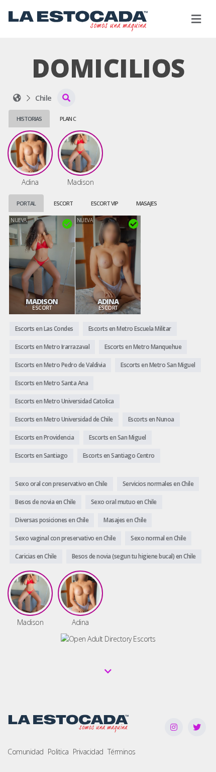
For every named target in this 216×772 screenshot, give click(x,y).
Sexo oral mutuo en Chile (124, 502)
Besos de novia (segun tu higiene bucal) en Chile (134, 556)
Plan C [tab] (68, 118)
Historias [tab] (29, 118)
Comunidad (26, 751)
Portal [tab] (26, 203)
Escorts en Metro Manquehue (142, 346)
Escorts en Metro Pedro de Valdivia (60, 365)
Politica (58, 751)
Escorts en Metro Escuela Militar (129, 328)
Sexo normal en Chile (158, 538)
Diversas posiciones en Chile (51, 520)
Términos (121, 751)
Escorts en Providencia (44, 437)
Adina (108, 301)
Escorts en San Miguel (117, 437)
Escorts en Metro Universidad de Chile (64, 419)
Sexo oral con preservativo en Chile (61, 483)
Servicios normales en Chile (158, 483)
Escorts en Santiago (41, 455)
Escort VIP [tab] (104, 203)
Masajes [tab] (146, 203)
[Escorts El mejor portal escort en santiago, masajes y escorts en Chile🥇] (17, 98)
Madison (42, 301)
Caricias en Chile (36, 556)
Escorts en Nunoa (151, 419)
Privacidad (88, 751)
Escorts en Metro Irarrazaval (52, 346)
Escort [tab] (63, 203)
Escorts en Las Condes (44, 328)
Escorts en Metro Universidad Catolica (64, 401)
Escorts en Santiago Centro (119, 455)
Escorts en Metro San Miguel (158, 365)
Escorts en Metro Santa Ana (51, 383)
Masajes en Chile (124, 520)
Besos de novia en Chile (45, 502)
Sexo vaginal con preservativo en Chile (65, 538)
